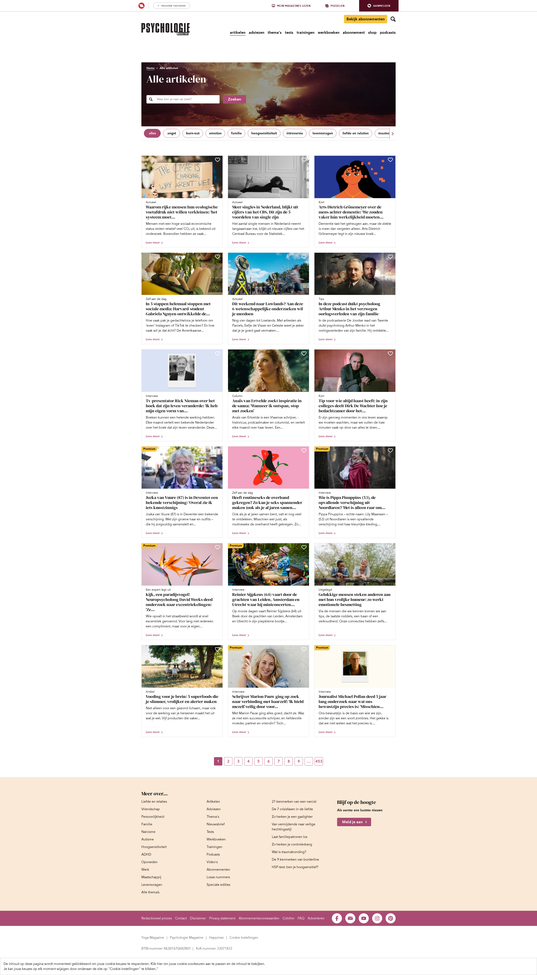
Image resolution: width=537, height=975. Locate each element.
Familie (236, 133)
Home (150, 68)
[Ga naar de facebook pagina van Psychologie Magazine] (337, 918)
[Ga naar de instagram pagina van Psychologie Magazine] (377, 918)
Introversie (295, 133)
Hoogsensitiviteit (264, 133)
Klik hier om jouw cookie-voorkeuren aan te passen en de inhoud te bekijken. (208, 964)
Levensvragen (323, 133)
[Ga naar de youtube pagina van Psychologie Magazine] (364, 918)
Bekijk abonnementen (366, 19)
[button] (379, 6)
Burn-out (192, 133)
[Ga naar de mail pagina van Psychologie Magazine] (350, 918)
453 (318, 761)
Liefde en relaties (356, 133)
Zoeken (234, 99)
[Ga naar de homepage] (165, 29)
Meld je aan (352, 822)
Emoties (215, 133)
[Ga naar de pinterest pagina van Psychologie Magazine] (391, 918)
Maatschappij (388, 133)
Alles (152, 133)
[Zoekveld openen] (393, 19)
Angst (171, 133)
